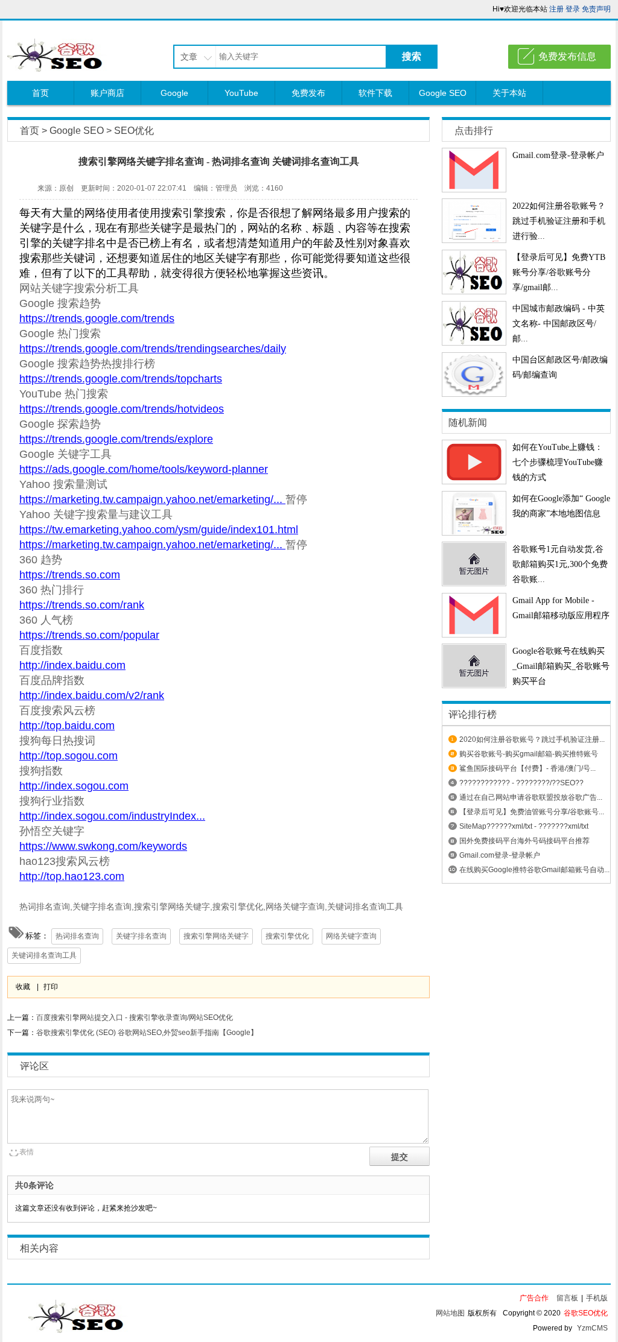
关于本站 (509, 93)
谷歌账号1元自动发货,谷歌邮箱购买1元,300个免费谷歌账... (560, 564)
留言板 (567, 1298)
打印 (50, 987)
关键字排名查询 (141, 936)
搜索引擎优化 (287, 936)
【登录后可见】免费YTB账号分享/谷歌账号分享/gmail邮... (558, 272)
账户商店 (107, 93)
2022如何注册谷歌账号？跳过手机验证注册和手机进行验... (558, 221)
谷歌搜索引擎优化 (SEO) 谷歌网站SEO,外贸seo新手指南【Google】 (147, 1032)
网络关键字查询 (351, 936)
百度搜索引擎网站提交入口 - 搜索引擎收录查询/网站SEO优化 (134, 1017)
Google (174, 93)
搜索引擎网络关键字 (216, 936)
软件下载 (375, 93)
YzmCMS (592, 1328)
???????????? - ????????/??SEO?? (521, 783)
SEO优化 (134, 130)
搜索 (411, 56)
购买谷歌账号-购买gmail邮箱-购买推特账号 (528, 754)
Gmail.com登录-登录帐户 (558, 155)
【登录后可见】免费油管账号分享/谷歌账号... (531, 812)
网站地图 (450, 1313)
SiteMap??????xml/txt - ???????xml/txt (523, 826)
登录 (572, 9)
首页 (40, 93)
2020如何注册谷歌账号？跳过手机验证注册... (532, 739)
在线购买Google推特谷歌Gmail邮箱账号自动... (534, 870)
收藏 (23, 987)
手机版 (597, 1298)
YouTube (241, 93)
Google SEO (443, 93)
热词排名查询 (77, 936)
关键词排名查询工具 (44, 955)
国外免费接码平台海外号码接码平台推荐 (524, 841)
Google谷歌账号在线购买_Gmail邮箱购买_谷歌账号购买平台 (561, 666)
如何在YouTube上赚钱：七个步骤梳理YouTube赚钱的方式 (557, 462)
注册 (556, 9)
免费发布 (308, 93)
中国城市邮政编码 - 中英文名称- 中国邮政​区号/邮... (558, 323)
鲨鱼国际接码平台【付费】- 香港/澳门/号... (527, 768)
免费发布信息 (567, 56)
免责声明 (596, 9)
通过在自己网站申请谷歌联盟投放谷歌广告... (530, 797)
